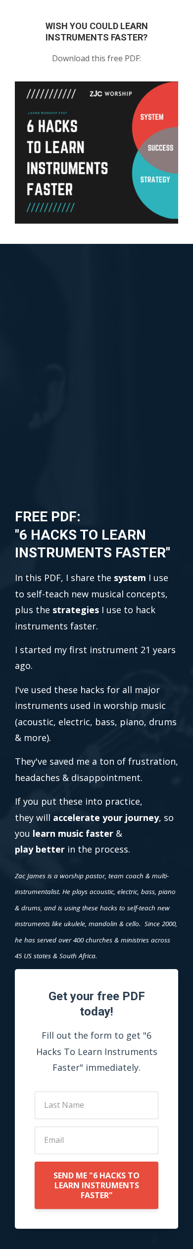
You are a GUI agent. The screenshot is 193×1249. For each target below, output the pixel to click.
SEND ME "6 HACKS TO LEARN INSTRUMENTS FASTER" (96, 1185)
